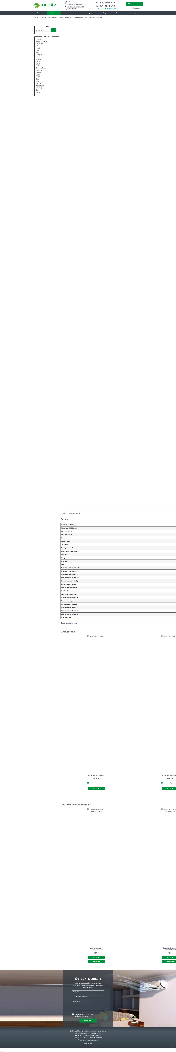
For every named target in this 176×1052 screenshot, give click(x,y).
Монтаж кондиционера (87, 13)
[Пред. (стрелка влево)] (0, 1051)
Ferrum (38, 57)
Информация (134, 13)
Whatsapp (106, 9)
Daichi (38, 63)
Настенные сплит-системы (49, 18)
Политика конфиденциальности (88, 1040)
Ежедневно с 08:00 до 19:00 (75, 6)
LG (37, 46)
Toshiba (38, 59)
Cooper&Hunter (41, 68)
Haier (37, 52)
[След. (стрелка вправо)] (2, 1051)
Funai (37, 50)
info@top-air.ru (71, 2)
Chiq (37, 79)
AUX (37, 81)
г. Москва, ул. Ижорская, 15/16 (76, 4)
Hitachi (38, 48)
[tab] (63, 513)
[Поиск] (53, 30)
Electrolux (39, 70)
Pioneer (38, 77)
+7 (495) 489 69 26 (105, 2)
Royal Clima (40, 44)
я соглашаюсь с (84, 1015)
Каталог (53, 13)
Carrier (38, 61)
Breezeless (68, 18)
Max (99, 9)
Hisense (38, 39)
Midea (61, 18)
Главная (40, 13)
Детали (63, 514)
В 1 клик (96, 788)
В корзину (96, 961)
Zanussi (38, 72)
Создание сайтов (88, 1043)
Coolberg (39, 88)
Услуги (105, 13)
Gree (37, 66)
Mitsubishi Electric (42, 41)
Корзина (119, 13)
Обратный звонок (134, 4)
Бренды (67, 13)
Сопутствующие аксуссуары (75, 804)
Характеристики (74, 514)
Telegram (114, 9)
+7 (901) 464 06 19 (105, 6)
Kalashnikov (40, 85)
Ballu (37, 90)
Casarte (38, 83)
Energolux (39, 55)
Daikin (38, 74)
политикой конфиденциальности (84, 1015)
